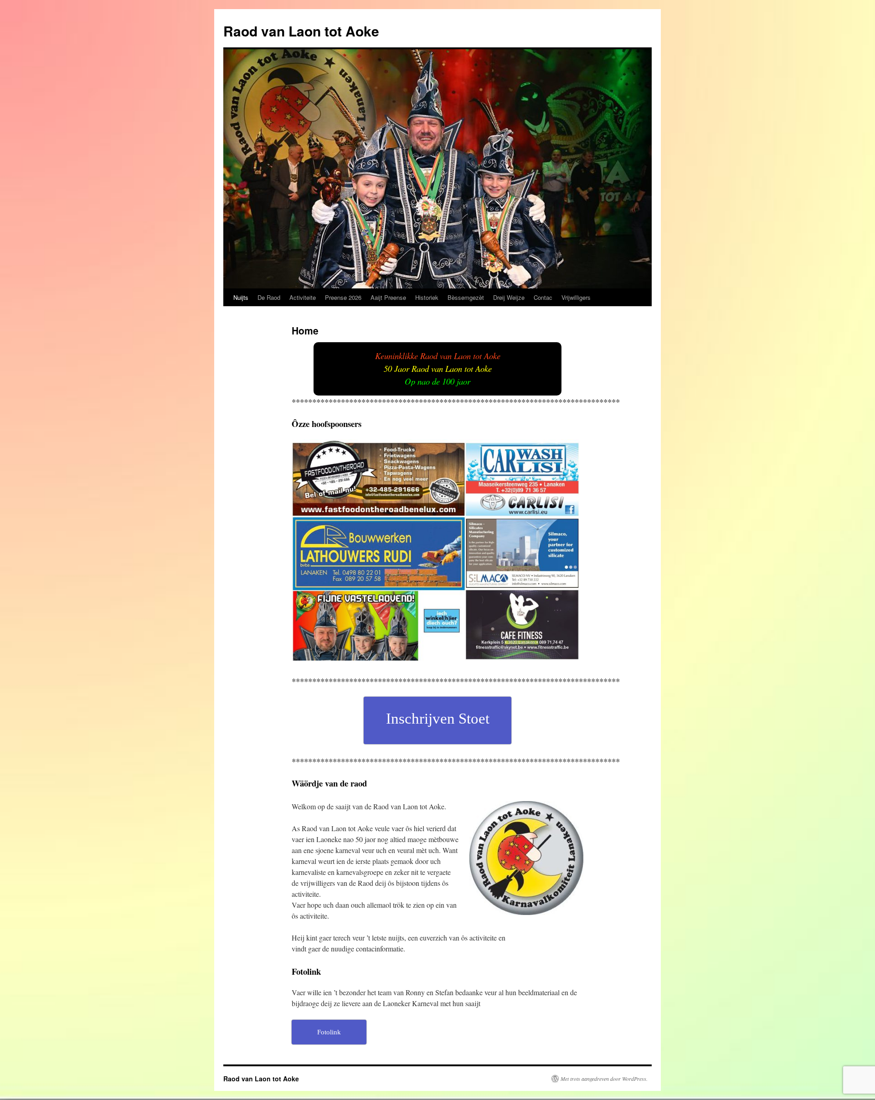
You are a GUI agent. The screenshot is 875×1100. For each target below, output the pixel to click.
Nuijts (240, 297)
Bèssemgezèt (466, 297)
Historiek (426, 297)
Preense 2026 (343, 297)
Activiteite (302, 297)
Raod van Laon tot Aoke (301, 31)
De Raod (268, 297)
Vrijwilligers (576, 297)
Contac (543, 297)
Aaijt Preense (388, 297)
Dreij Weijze (509, 297)
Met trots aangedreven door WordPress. (604, 1078)
